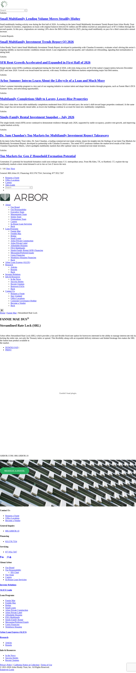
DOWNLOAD (11, 347)
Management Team (19, 214)
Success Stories (17, 281)
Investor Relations (12, 274)
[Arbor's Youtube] (10, 557)
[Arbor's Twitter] (5, 557)
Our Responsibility (18, 209)
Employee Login (7, 669)
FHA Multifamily (18, 248)
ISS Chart (15, 572)
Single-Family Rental (14, 620)
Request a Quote (12, 178)
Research (9, 265)
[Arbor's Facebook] (0, 557)
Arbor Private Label (19, 243)
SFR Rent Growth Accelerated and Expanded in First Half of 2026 (45, 62)
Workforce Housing (13, 627)
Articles (14, 267)
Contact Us (10, 291)
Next (13, 168)
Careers (8, 182)
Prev (8, 168)
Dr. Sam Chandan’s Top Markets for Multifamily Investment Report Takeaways (54, 135)
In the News (16, 279)
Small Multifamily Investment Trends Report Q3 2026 (37, 41)
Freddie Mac (16, 233)
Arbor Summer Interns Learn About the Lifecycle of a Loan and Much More (52, 80)
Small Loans (16, 238)
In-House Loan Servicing (21, 224)
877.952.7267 (11, 552)
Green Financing (18, 255)
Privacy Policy (6, 665)
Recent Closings (17, 284)
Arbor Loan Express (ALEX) (17, 262)
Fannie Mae (16, 231)
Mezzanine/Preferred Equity (22, 253)
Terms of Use (46, 665)
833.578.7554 (11, 541)
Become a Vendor (18, 303)
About (8, 205)
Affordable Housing (19, 245)
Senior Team (16, 217)
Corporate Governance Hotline (24, 301)
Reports (14, 269)
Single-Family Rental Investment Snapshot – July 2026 (37, 117)
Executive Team (17, 212)
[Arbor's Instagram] (8, 557)
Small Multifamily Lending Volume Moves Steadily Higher (40, 18)
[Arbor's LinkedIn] (3, 557)
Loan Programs (11, 229)
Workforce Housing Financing (23, 257)
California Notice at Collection (26, 665)
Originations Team (18, 219)
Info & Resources (12, 277)
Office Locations (12, 180)
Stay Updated (16, 296)
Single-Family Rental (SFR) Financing (27, 250)
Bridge (13, 236)
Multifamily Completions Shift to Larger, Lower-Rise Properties (44, 99)
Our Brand (15, 207)
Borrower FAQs (17, 286)
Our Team (9, 575)
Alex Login (10, 185)
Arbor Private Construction (22, 241)
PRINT (8, 350)
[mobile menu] (2, 310)
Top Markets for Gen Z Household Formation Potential (38, 156)
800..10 (12, 531)
